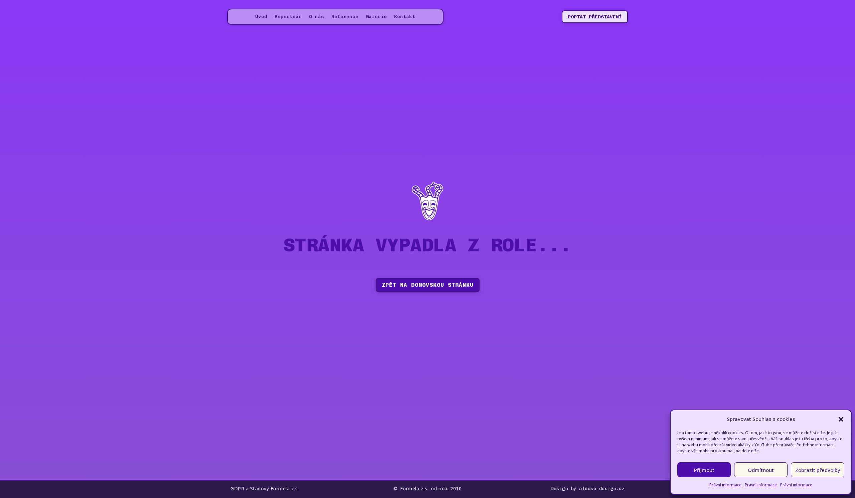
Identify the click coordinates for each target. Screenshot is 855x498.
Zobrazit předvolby (817, 470)
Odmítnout (761, 470)
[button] (841, 419)
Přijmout (704, 470)
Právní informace (725, 485)
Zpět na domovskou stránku (428, 285)
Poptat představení (595, 17)
